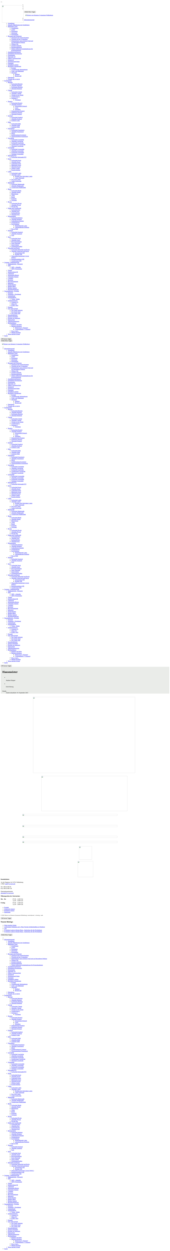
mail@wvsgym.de (10, 884)
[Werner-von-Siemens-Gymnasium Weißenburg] (38, 15)
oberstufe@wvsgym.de (7, 893)
